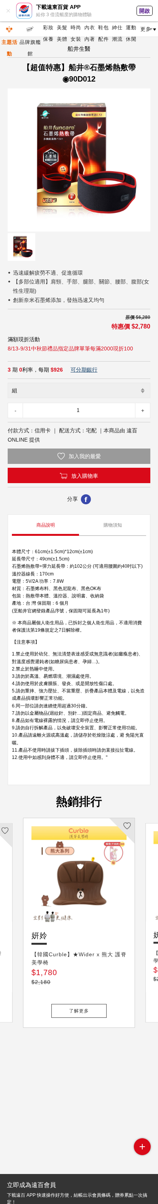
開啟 (144, 11)
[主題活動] (9, 29)
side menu (142, 1146)
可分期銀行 (84, 370)
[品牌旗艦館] (30, 29)
